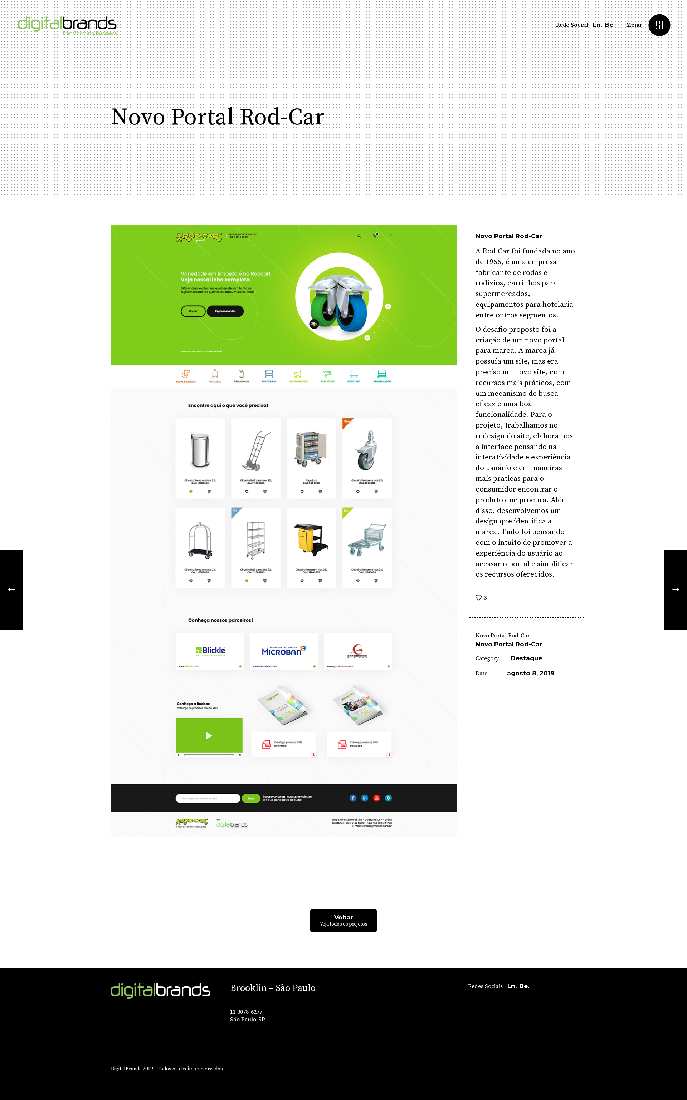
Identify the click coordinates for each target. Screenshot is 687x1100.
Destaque (526, 658)
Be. (610, 24)
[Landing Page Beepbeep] (11, 590)
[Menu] (659, 25)
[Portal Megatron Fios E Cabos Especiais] (675, 590)
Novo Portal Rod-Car (509, 644)
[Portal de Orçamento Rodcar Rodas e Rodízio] (284, 531)
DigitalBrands (126, 1069)
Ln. (597, 24)
